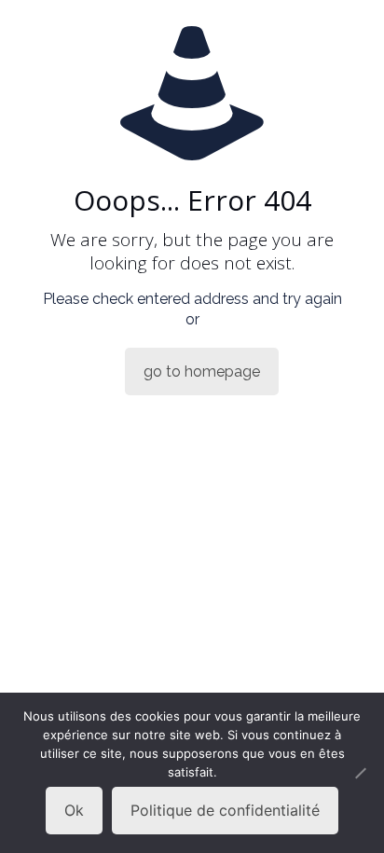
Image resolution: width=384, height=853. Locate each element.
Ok (74, 810)
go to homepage (202, 371)
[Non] (360, 773)
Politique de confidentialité (225, 810)
